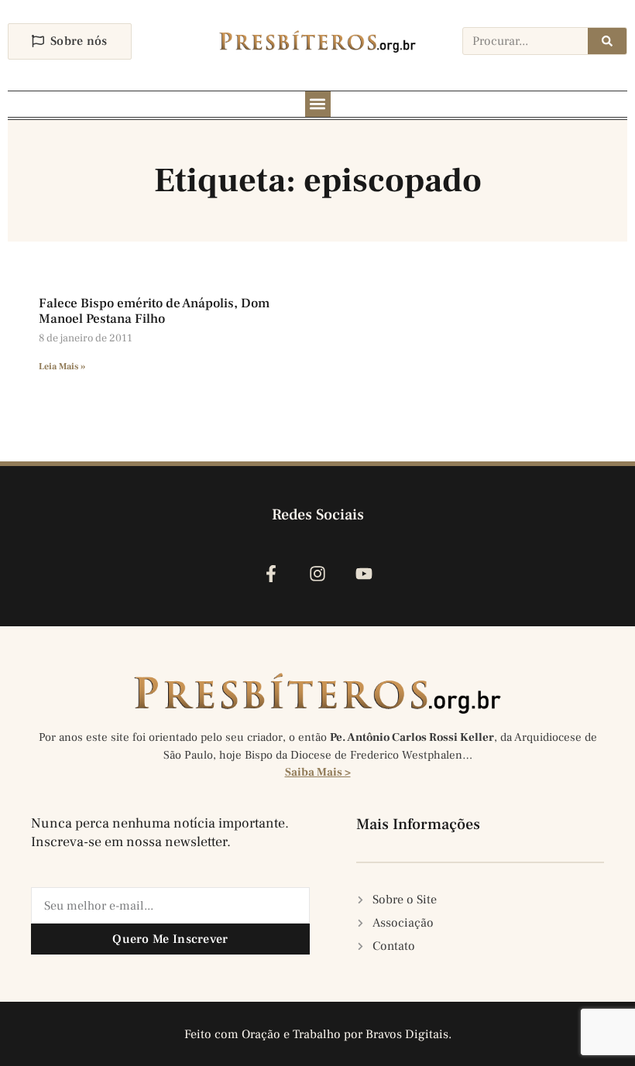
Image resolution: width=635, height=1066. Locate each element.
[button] (318, 104)
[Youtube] (364, 573)
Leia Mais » (62, 366)
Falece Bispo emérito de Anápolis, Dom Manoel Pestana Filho (154, 311)
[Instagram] (317, 573)
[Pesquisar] (607, 41)
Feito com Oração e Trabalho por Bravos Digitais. (317, 1034)
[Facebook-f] (270, 573)
